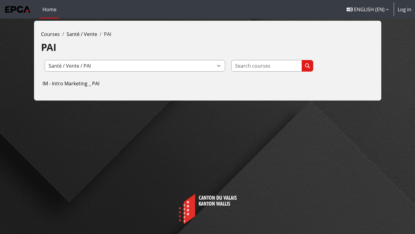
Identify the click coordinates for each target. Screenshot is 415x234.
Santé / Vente (82, 34)
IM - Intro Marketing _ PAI (71, 83)
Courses (50, 34)
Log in (404, 9)
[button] (368, 9)
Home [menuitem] (50, 9)
